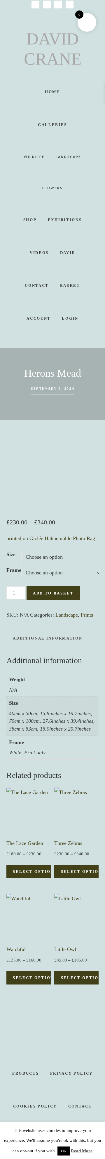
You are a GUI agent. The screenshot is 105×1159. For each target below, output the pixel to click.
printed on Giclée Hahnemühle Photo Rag (50, 538)
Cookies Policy (35, 1106)
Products (25, 1073)
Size (10, 554)
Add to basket (53, 593)
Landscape (66, 615)
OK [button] (63, 1151)
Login (70, 318)
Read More (81, 1151)
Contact (80, 1106)
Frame (13, 570)
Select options (35, 871)
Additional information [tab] (47, 638)
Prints (87, 615)
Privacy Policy (71, 1073)
